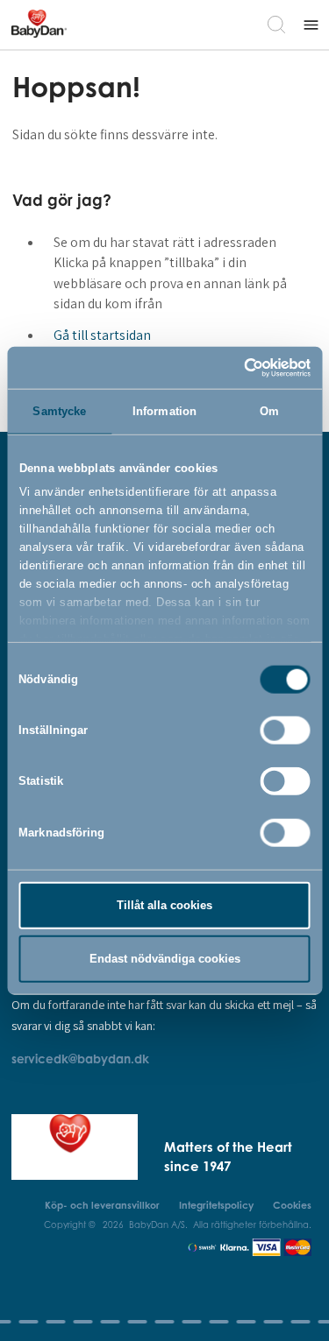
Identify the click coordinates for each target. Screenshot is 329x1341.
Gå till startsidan (102, 335)
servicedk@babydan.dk (80, 1058)
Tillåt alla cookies (164, 905)
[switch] (286, 730)
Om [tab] (269, 411)
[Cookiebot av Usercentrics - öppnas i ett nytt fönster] (236, 367)
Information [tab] (164, 411)
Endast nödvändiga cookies (164, 958)
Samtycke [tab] (59, 411)
